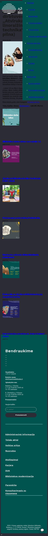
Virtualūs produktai (35, 23)
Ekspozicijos (33, 16)
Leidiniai (32, 10)
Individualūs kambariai (37, 90)
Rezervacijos (31, 77)
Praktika (31, 63)
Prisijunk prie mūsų (34, 43)
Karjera (31, 70)
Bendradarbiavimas (35, 50)
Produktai (30, 3)
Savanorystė (33, 57)
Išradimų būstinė (34, 83)
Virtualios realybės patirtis (38, 36)
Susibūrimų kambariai (36, 97)
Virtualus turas (34, 30)
